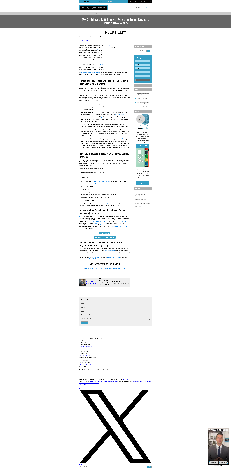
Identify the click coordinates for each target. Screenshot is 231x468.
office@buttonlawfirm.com (92, 283)
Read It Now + (109, 1)
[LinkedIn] (141, 1)
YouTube (126, 283)
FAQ (136, 89)
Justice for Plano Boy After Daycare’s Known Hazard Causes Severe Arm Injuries (141, 200)
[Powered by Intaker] (221, 465)
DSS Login (86, 384)
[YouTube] (144, 1)
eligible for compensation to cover (102, 183)
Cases (88, 13)
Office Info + (82, 346)
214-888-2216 (145, 8)
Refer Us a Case (132, 13)
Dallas (117, 252)
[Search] (150, 1)
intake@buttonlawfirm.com (113, 257)
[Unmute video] (210, 430)
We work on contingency (106, 224)
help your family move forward (99, 221)
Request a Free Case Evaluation (104, 237)
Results (137, 189)
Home (80, 13)
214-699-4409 (84, 40)
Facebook (115, 283)
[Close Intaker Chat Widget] (227, 430)
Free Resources (109, 13)
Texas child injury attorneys (122, 71)
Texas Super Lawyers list (100, 223)
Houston (113, 252)
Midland (109, 252)
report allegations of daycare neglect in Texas (96, 117)
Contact (150, 13)
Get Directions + (89, 346)
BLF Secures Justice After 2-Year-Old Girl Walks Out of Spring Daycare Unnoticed (142, 194)
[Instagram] (147, 1)
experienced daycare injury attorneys (102, 203)
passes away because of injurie (102, 181)
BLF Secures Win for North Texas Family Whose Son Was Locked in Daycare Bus (142, 205)
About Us (123, 13)
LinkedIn (121, 283)
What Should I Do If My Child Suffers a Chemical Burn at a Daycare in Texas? (142, 102)
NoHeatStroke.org (93, 49)
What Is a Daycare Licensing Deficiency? (142, 94)
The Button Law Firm (121, 221)
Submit (142, 80)
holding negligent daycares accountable (91, 72)
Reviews (117, 13)
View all (145, 106)
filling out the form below (95, 259)
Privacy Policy (125, 379)
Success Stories (142, 13)
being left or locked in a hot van (104, 76)
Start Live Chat (104, 233)
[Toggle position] (224, 430)
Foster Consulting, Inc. (110, 381)
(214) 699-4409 (96, 257)
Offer (137, 112)
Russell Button (89, 281)
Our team (81, 216)
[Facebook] (135, 1)
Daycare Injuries (99, 13)
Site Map (81, 384)
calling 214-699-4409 (113, 138)
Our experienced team (109, 250)
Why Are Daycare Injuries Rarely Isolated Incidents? (141, 97)
